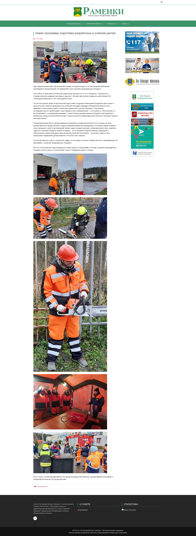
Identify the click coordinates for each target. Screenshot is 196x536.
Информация (83, 510)
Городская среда (73, 23)
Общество (111, 23)
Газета (124, 23)
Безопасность (42, 486)
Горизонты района (93, 23)
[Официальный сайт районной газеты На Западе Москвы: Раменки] (98, 12)
